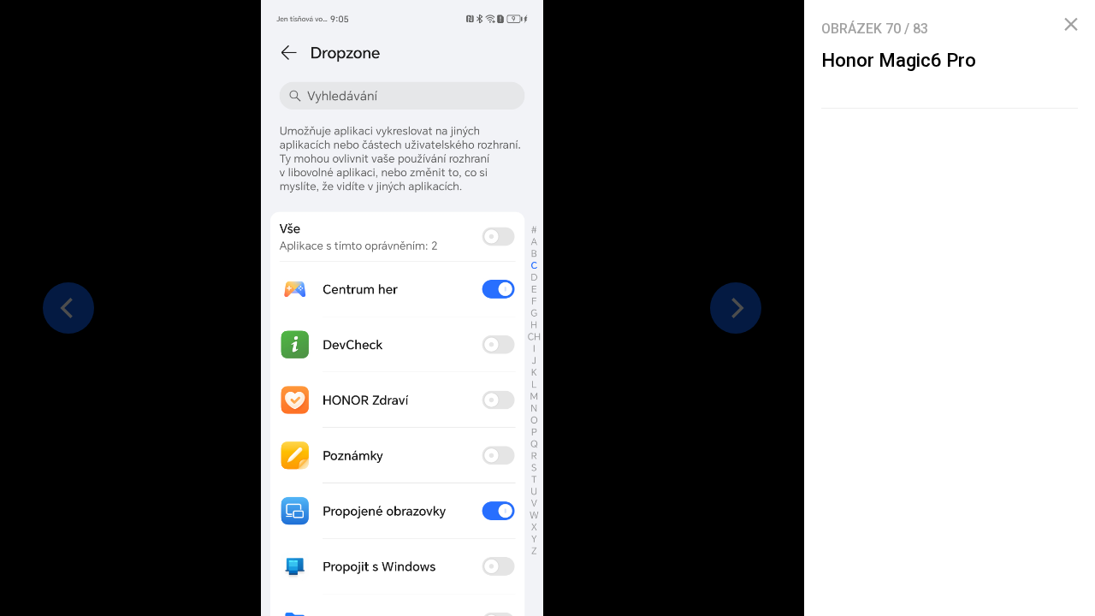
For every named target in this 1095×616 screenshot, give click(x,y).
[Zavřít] (1071, 24)
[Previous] (68, 308)
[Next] (735, 308)
